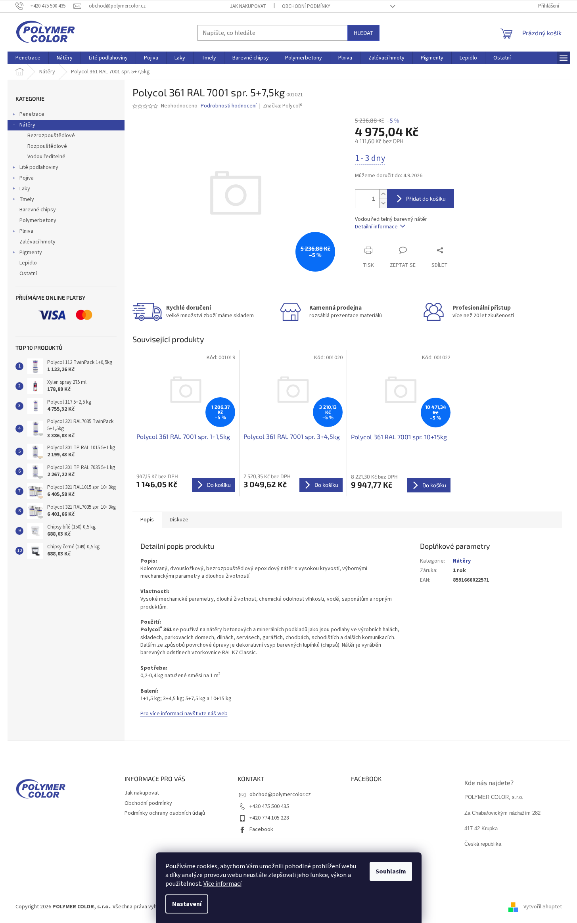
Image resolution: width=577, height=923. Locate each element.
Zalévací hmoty (37, 242)
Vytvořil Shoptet (542, 907)
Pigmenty (30, 253)
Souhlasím (391, 871)
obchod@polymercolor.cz (280, 795)
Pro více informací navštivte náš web (184, 714)
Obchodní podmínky (306, 6)
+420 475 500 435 (269, 806)
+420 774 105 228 (269, 818)
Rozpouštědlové (47, 146)
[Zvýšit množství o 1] (383, 194)
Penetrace (31, 114)
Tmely (26, 199)
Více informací (222, 883)
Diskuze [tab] (179, 520)
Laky (24, 189)
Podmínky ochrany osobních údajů (165, 813)
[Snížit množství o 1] (383, 203)
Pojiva (26, 178)
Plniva (26, 231)
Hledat (363, 32)
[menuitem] (28, 58)
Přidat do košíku (426, 198)
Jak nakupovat (248, 6)
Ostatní (28, 274)
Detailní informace (376, 227)
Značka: (283, 106)
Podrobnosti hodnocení (229, 106)
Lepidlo (28, 263)
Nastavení (186, 904)
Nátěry (27, 125)
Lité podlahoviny (38, 167)
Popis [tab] (147, 520)
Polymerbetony (37, 220)
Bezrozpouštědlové (51, 136)
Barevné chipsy (37, 210)
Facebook (261, 829)
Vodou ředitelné (46, 157)
